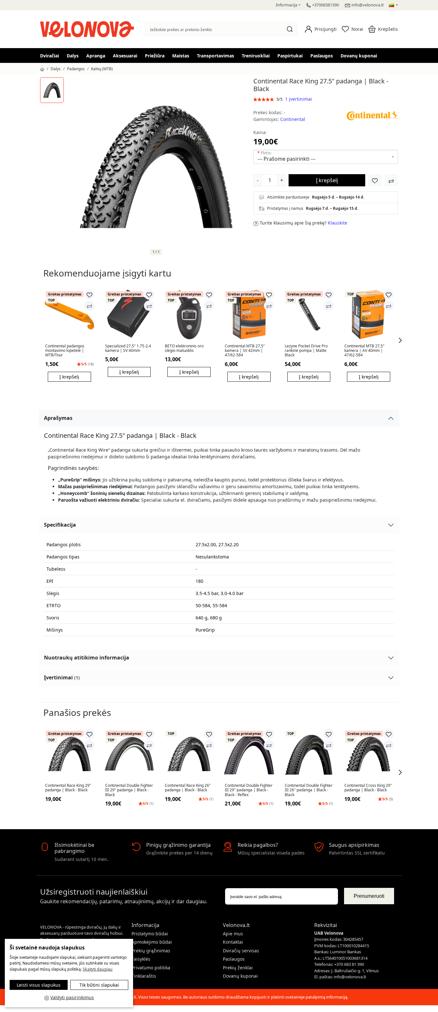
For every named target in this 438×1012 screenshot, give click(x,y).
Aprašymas (58, 417)
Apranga (95, 56)
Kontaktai (233, 942)
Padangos (76, 69)
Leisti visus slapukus (39, 985)
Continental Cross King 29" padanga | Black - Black (368, 788)
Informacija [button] (286, 5)
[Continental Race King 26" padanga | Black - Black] (189, 754)
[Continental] (372, 115)
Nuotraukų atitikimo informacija (86, 657)
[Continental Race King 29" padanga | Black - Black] (69, 754)
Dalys (73, 56)
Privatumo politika (150, 968)
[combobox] (325, 157)
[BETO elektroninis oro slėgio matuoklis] (189, 314)
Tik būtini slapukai (99, 985)
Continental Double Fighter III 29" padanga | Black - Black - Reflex (249, 790)
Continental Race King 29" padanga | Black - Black (68, 788)
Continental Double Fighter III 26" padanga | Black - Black (309, 790)
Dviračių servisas (241, 951)
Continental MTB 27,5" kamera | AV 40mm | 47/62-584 (364, 351)
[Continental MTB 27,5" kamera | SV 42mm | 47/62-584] (249, 314)
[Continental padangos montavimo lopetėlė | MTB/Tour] (69, 314)
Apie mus (233, 934)
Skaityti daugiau (98, 969)
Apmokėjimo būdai (151, 942)
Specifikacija (60, 524)
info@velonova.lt (367, 5)
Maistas (180, 56)
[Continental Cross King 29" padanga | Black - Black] (368, 754)
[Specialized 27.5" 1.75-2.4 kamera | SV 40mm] (129, 314)
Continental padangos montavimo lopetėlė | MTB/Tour (64, 351)
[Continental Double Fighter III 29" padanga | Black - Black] (129, 754)
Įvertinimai (62, 677)
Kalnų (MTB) (102, 69)
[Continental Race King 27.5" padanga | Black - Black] (52, 90)
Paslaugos (321, 56)
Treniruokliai (256, 56)
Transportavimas (215, 56)
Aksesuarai (125, 56)
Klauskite (337, 223)
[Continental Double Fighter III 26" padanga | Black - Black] (309, 754)
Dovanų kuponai (359, 56)
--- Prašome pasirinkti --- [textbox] (286, 158)
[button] (321, 29)
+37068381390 (325, 5)
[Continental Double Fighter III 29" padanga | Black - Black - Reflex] (249, 754)
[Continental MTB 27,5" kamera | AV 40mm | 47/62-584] (368, 314)
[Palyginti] (89, 306)
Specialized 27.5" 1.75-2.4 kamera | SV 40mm (128, 348)
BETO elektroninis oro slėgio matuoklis (184, 348)
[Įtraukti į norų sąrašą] (375, 180)
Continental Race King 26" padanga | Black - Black (188, 788)
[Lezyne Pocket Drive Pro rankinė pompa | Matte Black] (309, 314)
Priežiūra (154, 56)
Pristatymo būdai (149, 934)
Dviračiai (49, 56)
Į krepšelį (327, 180)
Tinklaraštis (143, 976)
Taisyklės (140, 959)
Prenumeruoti (369, 896)
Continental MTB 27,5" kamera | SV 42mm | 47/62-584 (245, 351)
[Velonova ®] (88, 28)
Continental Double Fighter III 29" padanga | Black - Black (129, 790)
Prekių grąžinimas (150, 951)
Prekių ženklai (238, 968)
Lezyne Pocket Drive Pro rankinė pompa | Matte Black (306, 351)
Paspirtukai (290, 56)
